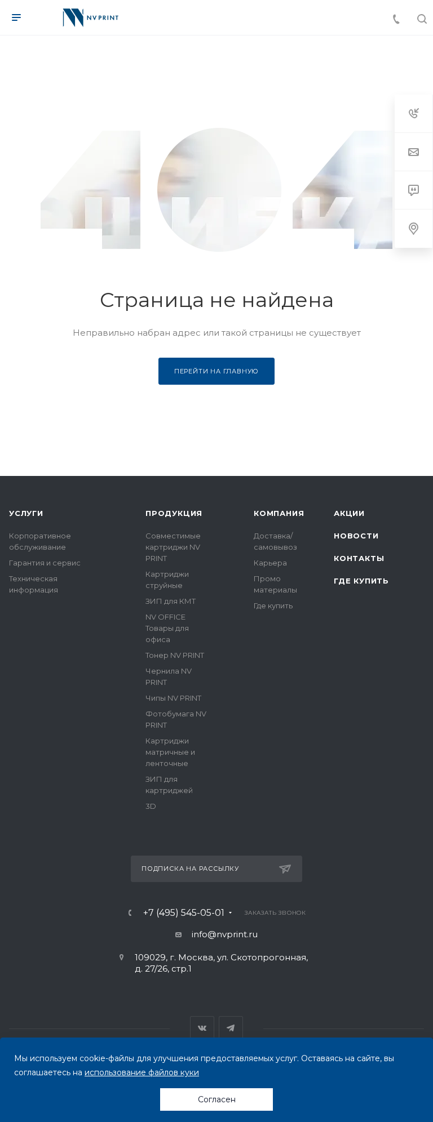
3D (150, 806)
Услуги (26, 513)
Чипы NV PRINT (173, 697)
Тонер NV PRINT (174, 655)
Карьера (270, 562)
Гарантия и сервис (45, 562)
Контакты (359, 558)
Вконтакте (202, 1028)
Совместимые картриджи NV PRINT (173, 547)
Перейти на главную (216, 371)
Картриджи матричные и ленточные (170, 752)
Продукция (173, 513)
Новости (356, 535)
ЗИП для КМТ (170, 600)
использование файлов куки (142, 1072)
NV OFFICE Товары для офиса (167, 628)
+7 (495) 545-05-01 (183, 913)
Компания (279, 513)
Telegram (231, 1028)
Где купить (273, 605)
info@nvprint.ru (225, 934)
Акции (349, 513)
